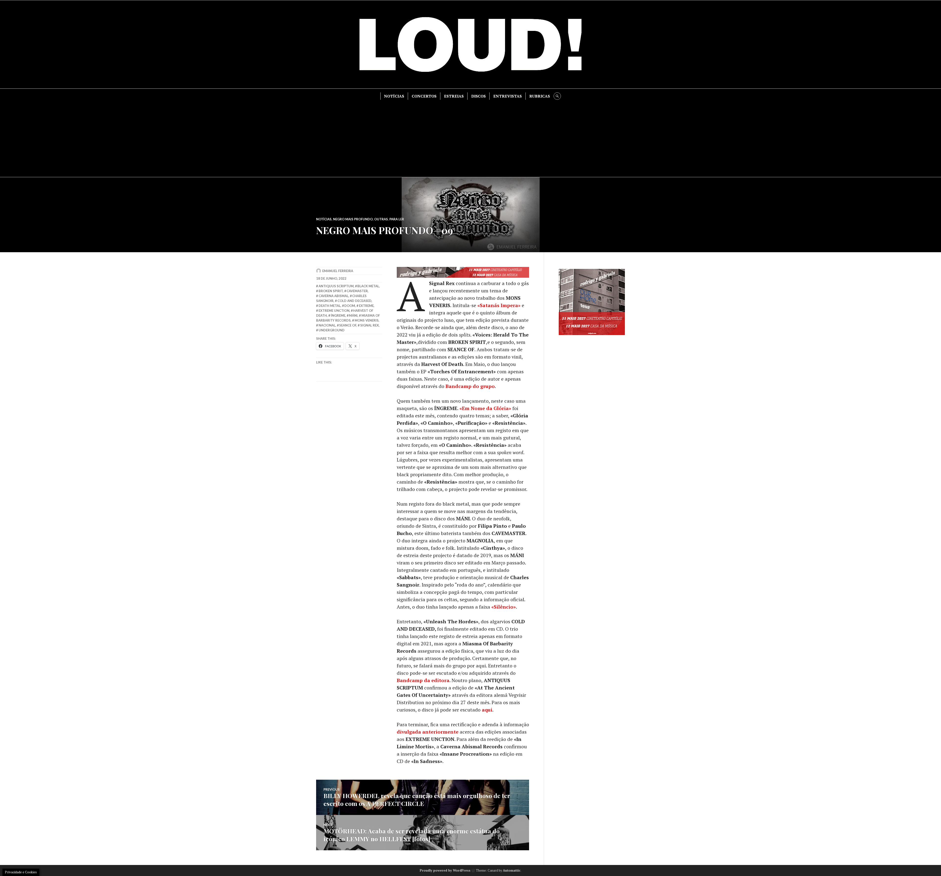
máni (353, 315)
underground (332, 330)
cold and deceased (354, 301)
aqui (487, 709)
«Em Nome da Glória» (485, 408)
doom (349, 306)
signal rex (369, 325)
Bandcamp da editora (423, 680)
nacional (327, 325)
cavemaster (357, 291)
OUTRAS (381, 219)
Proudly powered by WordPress (445, 870)
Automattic (511, 870)
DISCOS (478, 96)
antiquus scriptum (336, 286)
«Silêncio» (503, 606)
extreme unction (334, 311)
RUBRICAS (539, 96)
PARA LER (396, 219)
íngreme (338, 315)
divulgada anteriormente (427, 731)
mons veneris (367, 320)
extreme (366, 306)
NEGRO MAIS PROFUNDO (353, 219)
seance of (347, 325)
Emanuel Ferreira (337, 271)
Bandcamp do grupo (470, 386)
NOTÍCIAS (394, 96)
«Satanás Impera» (498, 305)
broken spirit (331, 291)
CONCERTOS (424, 96)
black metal (368, 286)
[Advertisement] (470, 136)
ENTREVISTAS (507, 96)
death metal (330, 306)
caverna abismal (333, 296)
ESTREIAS (454, 96)
